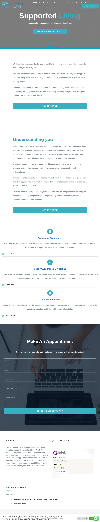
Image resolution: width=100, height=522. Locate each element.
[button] (50, 253)
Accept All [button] (93, 518)
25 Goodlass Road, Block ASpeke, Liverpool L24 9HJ (36, 499)
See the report (60, 471)
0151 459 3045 (20, 503)
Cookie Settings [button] (82, 518)
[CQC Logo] (59, 454)
